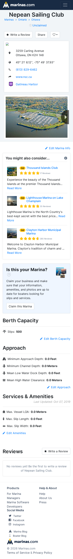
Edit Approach (60, 387)
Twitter (17, 515)
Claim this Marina (20, 306)
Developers (14, 506)
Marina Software (18, 502)
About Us (45, 498)
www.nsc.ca (24, 77)
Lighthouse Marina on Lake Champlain (44, 199)
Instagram (19, 524)
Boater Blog (19, 535)
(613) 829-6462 (26, 69)
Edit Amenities (16, 433)
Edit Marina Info (59, 148)
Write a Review (20, 34)
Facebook (18, 520)
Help (42, 493)
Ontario (22, 19)
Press (42, 502)
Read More (14, 188)
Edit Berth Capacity (57, 338)
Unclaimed (39, 25)
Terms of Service (18, 552)
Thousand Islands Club (42, 168)
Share (41, 34)
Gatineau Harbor (27, 84)
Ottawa (35, 19)
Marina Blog (20, 531)
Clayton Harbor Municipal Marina (43, 231)
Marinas (9, 19)
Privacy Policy (42, 552)
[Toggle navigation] (65, 4)
